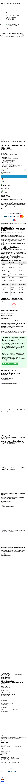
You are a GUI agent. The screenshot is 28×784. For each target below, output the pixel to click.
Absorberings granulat (7, 703)
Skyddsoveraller (5, 695)
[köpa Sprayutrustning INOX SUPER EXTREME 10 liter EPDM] (14, 516)
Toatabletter (4, 689)
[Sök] (16, 10)
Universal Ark (4, 706)
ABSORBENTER (5, 702)
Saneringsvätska (5, 687)
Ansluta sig (4, 753)
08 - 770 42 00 (5, 188)
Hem (2, 141)
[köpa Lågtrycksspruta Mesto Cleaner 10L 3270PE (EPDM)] (14, 454)
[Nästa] (3, 140)
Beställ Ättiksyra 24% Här (10, 364)
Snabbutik (3, 381)
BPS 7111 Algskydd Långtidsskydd (19, 673)
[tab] (4, 223)
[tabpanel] (14, 271)
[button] (14, 8)
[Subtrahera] (2, 170)
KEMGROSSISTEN (5, 154)
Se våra (3, 678)
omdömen (8, 678)
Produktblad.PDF (5, 318)
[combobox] (8, 10)
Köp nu (14, 177)
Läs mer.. (3, 683)
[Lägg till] (25, 170)
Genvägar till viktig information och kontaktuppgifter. (10, 759)
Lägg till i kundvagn (6, 172)
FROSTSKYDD (4, 690)
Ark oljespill (4, 707)
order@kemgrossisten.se (5, 6)
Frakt (2, 149)
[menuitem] (4, 12)
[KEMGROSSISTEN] (14, 18)
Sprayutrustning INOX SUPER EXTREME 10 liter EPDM (13, 548)
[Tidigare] (1, 140)
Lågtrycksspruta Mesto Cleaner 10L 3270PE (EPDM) (13, 494)
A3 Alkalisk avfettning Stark (6, 674)
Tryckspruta (4, 698)
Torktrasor (4, 704)
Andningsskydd (5, 697)
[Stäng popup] (0, 783)
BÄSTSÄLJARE (13, 141)
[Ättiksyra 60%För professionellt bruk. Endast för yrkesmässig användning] (14, 422)
